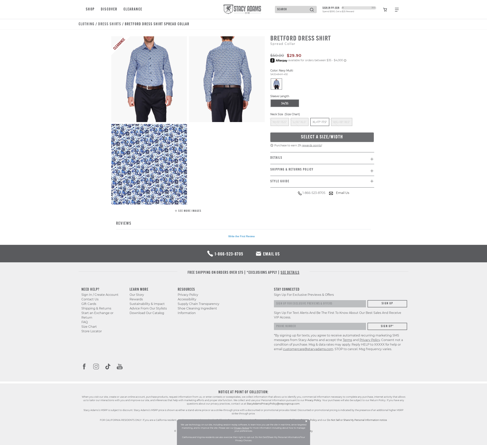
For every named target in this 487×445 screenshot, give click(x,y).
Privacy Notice (241, 428)
